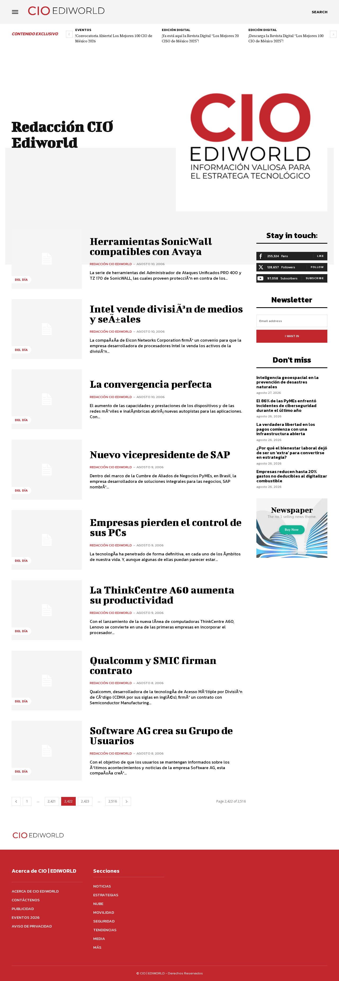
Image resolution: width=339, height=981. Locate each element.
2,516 (113, 801)
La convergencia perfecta (151, 384)
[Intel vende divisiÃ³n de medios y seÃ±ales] (47, 329)
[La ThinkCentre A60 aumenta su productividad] (47, 610)
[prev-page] (69, 34)
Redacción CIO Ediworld (111, 263)
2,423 (85, 801)
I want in (292, 336)
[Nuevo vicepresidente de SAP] (47, 469)
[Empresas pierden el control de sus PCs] (47, 540)
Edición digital (176, 30)
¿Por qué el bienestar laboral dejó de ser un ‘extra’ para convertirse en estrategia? (291, 452)
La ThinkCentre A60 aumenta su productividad (162, 595)
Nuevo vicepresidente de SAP (160, 454)
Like (320, 256)
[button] (319, 12)
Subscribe (315, 278)
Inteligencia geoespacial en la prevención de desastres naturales (287, 382)
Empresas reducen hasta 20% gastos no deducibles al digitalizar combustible (291, 476)
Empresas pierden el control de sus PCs (166, 527)
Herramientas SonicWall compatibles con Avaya (151, 246)
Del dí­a (21, 279)
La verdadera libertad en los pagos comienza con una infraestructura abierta (285, 429)
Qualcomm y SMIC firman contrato (153, 665)
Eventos (83, 30)
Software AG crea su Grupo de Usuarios (161, 735)
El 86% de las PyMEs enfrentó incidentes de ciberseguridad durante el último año (286, 405)
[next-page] (333, 34)
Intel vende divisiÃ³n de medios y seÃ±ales (166, 314)
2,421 (52, 801)
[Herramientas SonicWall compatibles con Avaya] (47, 258)
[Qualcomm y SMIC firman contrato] (47, 680)
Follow (317, 267)
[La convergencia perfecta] (47, 399)
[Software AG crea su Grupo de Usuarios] (47, 751)
